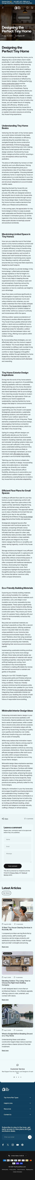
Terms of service (21, 1169)
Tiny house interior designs (18, 306)
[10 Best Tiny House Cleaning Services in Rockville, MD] (17, 909)
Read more (5, 947)
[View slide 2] (16, 1077)
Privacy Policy (14, 873)
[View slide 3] (19, 1077)
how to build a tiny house (23, 690)
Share (6, 818)
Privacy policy (12, 1169)
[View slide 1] (14, 1077)
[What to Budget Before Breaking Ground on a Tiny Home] (17, 1016)
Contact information (17, 1171)
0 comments (30, 818)
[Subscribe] (30, 1137)
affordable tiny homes (21, 454)
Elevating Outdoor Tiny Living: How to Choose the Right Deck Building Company (16, 983)
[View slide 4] (21, 1077)
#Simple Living (7, 900)
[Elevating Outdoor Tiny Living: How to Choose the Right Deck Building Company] (17, 963)
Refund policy (5, 1169)
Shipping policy (29, 1169)
